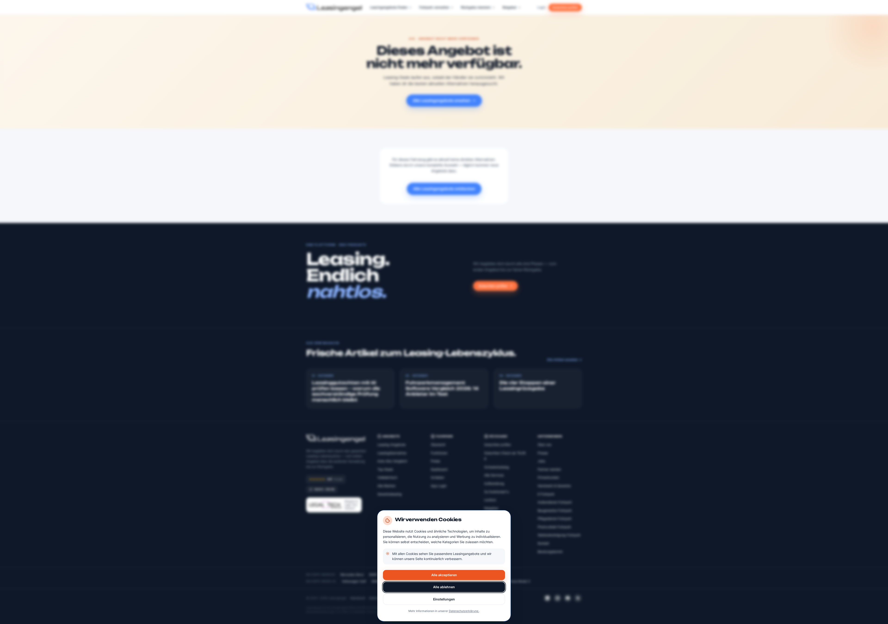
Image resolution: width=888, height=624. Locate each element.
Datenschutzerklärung (464, 611)
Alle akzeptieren (444, 575)
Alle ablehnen (444, 587)
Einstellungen (444, 599)
